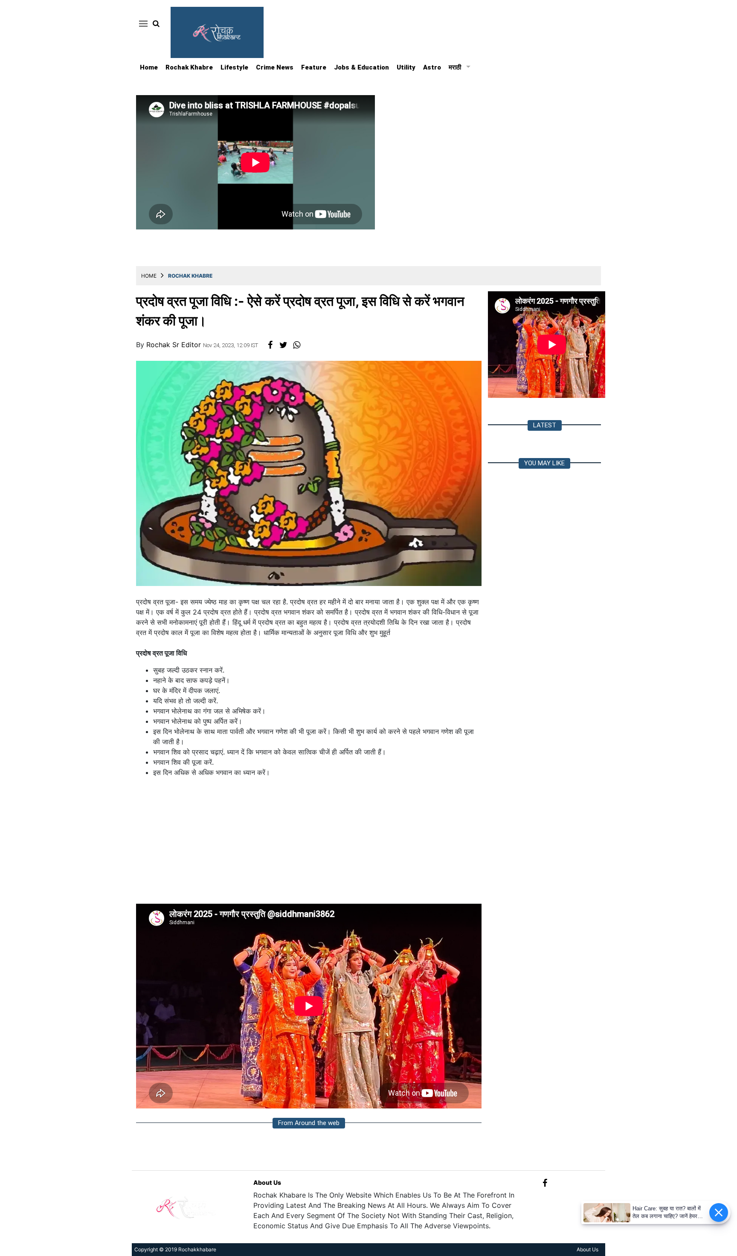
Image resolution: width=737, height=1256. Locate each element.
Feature (313, 67)
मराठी (455, 67)
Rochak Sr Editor (174, 344)
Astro (432, 67)
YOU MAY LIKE (544, 463)
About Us (267, 1182)
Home (149, 67)
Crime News (274, 67)
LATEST (544, 425)
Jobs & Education (361, 67)
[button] (142, 23)
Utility (406, 67)
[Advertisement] (309, 844)
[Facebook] (545, 1182)
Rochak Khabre (189, 67)
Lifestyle (234, 67)
